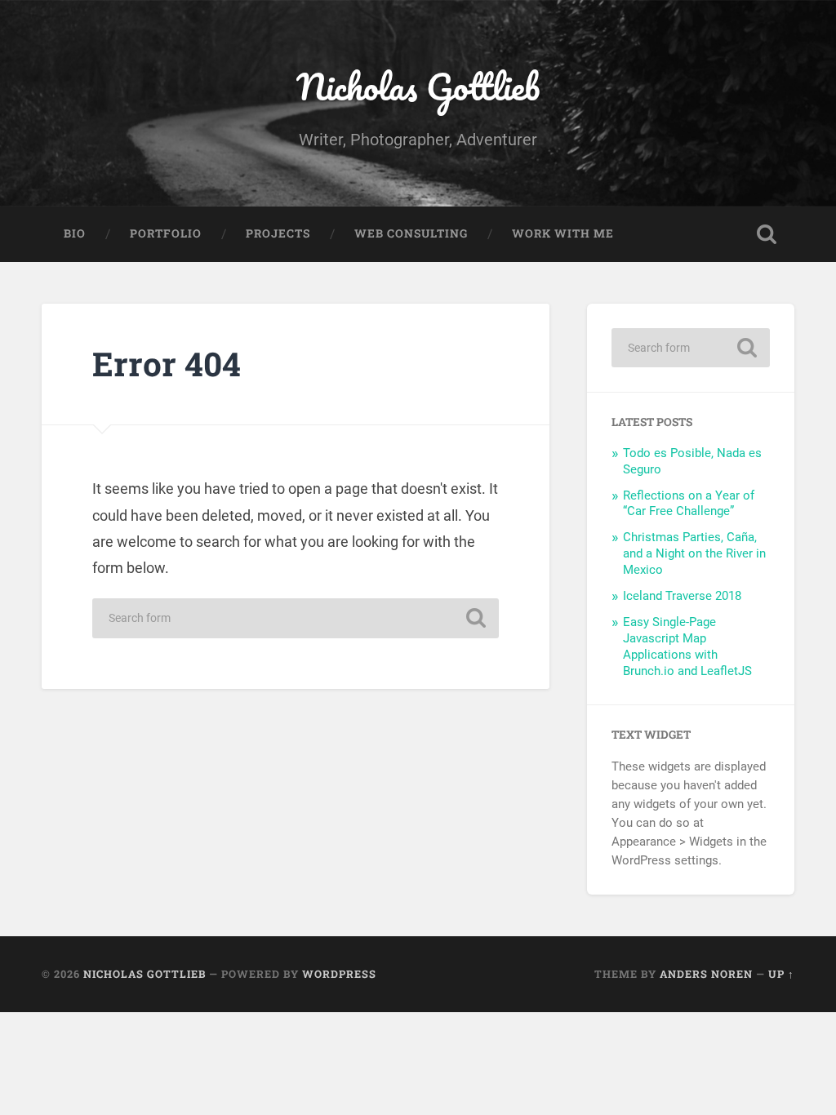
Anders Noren (706, 973)
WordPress (339, 973)
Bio (75, 233)
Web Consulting (411, 233)
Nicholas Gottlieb (418, 86)
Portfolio (166, 233)
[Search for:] (295, 618)
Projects (278, 233)
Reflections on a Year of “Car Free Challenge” (688, 503)
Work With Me (563, 233)
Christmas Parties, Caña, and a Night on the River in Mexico (694, 553)
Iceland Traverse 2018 (682, 596)
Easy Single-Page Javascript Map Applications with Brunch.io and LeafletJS (687, 646)
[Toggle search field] (766, 234)
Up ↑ (781, 973)
